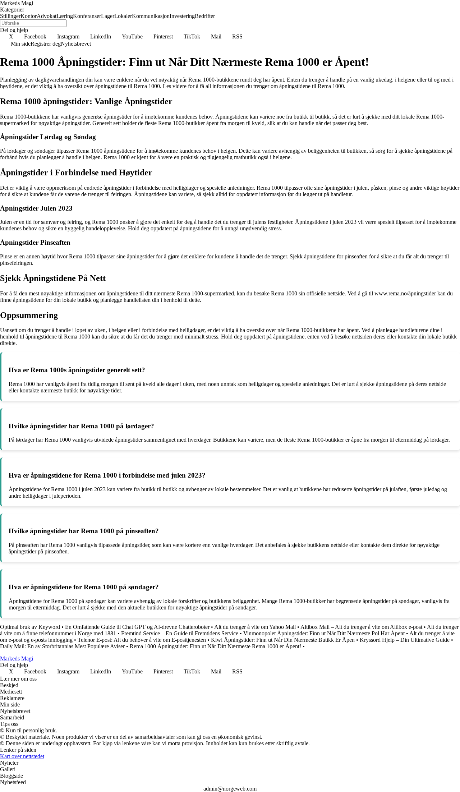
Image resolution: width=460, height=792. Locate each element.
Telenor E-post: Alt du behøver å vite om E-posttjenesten (142, 640)
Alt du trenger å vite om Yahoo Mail (255, 627)
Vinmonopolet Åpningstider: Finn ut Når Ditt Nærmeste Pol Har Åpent (324, 633)
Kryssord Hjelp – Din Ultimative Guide (405, 640)
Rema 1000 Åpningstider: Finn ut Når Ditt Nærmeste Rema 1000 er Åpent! (215, 646)
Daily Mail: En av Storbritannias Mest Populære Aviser (62, 646)
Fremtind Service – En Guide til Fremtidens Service (179, 633)
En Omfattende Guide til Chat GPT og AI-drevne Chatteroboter (137, 627)
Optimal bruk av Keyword (30, 627)
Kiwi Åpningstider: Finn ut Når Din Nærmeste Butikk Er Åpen (283, 640)
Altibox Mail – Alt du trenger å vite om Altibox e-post (361, 627)
